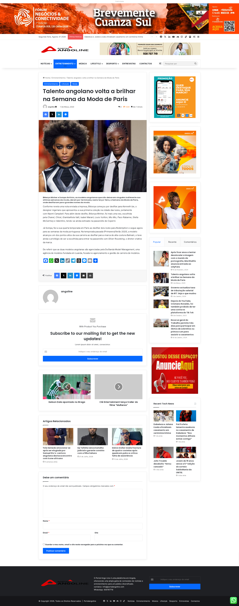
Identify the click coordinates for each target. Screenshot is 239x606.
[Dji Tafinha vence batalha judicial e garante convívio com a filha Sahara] (92, 436)
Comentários (190, 242)
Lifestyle (96, 63)
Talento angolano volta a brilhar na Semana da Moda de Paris (183, 277)
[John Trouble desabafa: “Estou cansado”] (164, 452)
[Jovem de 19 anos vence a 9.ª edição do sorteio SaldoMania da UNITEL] (186, 452)
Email (46, 533)
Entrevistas (129, 63)
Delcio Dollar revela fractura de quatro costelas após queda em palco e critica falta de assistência (126, 451)
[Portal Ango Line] (64, 49)
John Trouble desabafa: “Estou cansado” (162, 463)
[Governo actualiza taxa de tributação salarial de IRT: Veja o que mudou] (161, 291)
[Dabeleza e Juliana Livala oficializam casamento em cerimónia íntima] (164, 416)
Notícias (45, 63)
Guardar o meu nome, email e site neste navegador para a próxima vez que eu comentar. (84, 544)
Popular (157, 242)
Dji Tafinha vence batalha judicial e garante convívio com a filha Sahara (90, 450)
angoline (51, 107)
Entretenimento (64, 63)
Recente (172, 242)
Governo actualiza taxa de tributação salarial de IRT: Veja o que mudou (183, 290)
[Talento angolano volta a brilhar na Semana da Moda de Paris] (161, 278)
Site (96, 533)
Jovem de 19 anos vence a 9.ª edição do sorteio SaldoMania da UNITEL (185, 466)
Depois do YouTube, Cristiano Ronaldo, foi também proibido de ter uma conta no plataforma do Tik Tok (183, 307)
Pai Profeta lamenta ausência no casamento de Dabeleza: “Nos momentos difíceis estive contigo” (126, 37)
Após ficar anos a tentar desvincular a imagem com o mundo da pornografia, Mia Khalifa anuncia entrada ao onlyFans (183, 259)
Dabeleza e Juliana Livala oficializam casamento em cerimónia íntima (163, 428)
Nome (46, 521)
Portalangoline (90, 601)
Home (47, 78)
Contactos (145, 63)
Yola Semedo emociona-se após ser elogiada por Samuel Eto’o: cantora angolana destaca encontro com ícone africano (57, 453)
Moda (74, 84)
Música (83, 63)
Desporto (111, 63)
